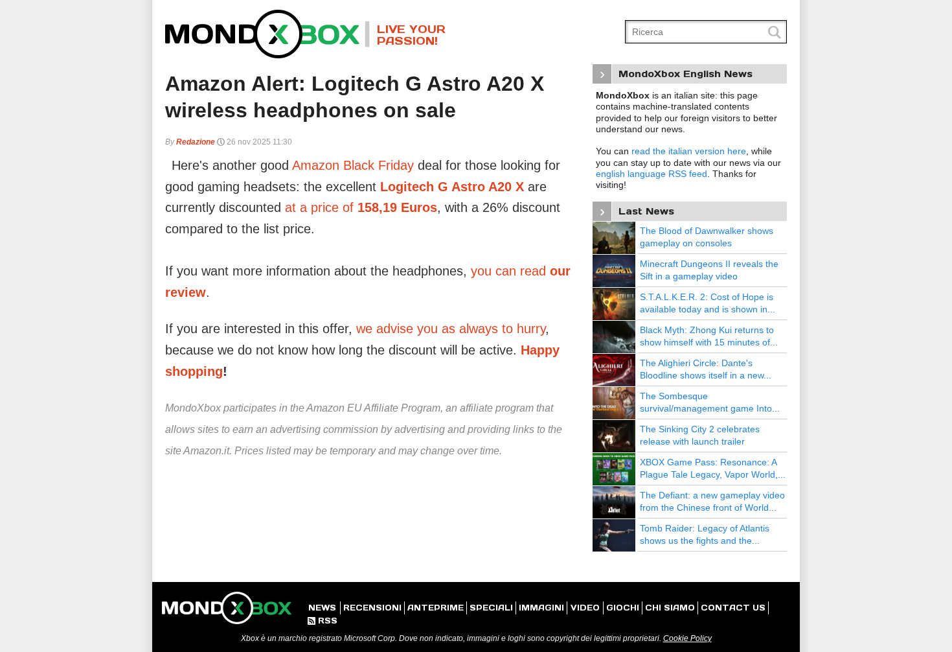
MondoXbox (267, 34)
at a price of (361, 207)
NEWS (322, 607)
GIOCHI (622, 607)
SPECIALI (491, 607)
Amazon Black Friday (353, 165)
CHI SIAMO (670, 607)
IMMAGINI (541, 607)
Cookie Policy (687, 638)
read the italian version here (688, 151)
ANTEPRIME (435, 607)
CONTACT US (733, 607)
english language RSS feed (651, 174)
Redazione (195, 141)
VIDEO (585, 607)
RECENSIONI (372, 607)
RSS (322, 620)
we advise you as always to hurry (450, 328)
